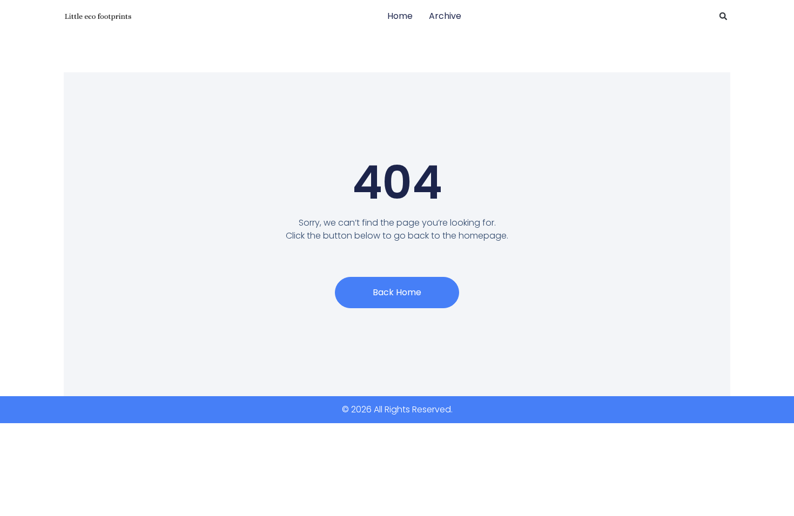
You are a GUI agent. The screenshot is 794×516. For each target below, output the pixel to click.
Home (400, 16)
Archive (445, 16)
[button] (723, 16)
